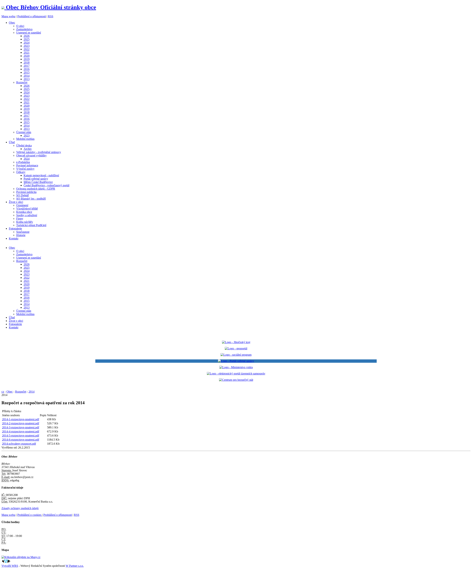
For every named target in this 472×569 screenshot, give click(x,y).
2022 (27, 49)
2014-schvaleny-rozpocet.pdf (19, 443)
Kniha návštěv (24, 221)
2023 (27, 45)
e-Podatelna (23, 162)
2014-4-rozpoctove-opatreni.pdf (20, 431)
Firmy (19, 218)
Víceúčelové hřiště (27, 208)
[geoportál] (236, 348)
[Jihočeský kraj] (236, 342)
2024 (27, 42)
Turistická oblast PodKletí (31, 225)
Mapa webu (8, 16)
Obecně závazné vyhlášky (31, 155)
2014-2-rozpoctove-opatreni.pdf (20, 423)
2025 (27, 39)
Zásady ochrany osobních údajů (20, 508)
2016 (27, 69)
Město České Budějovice (38, 182)
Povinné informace (27, 165)
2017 (27, 65)
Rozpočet (21, 82)
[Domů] (3, 7)
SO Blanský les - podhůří (31, 198)
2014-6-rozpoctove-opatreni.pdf (20, 439)
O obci (20, 25)
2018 (27, 62)
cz (2, 391)
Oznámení (22, 205)
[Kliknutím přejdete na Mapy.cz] (20, 557)
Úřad (12, 142)
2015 (27, 72)
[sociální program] (236, 354)
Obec (12, 22)
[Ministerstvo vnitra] (236, 367)
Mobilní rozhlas (25, 138)
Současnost (22, 231)
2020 (27, 55)
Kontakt (13, 238)
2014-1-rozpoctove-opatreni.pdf (20, 419)
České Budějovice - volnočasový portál (46, 185)
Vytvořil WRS (9, 565)
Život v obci (16, 202)
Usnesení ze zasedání (28, 32)
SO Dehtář (22, 195)
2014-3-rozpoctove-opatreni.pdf (20, 427)
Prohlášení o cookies (29, 514)
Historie (20, 235)
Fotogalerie (15, 228)
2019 (27, 59)
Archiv (28, 148)
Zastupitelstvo (24, 29)
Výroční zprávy (25, 168)
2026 (27, 35)
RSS (50, 16)
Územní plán (23, 132)
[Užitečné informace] (236, 379)
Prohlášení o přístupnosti (31, 16)
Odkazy (20, 172)
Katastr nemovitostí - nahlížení (41, 175)
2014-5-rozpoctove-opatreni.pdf (20, 435)
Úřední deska (24, 145)
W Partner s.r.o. (75, 565)
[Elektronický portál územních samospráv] (236, 373)
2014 (27, 75)
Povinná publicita (26, 192)
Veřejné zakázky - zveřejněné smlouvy (38, 152)
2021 (27, 52)
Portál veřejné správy (36, 178)
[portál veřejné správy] (236, 361)
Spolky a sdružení (26, 215)
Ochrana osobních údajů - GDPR (35, 188)
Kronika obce (24, 211)
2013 (27, 79)
